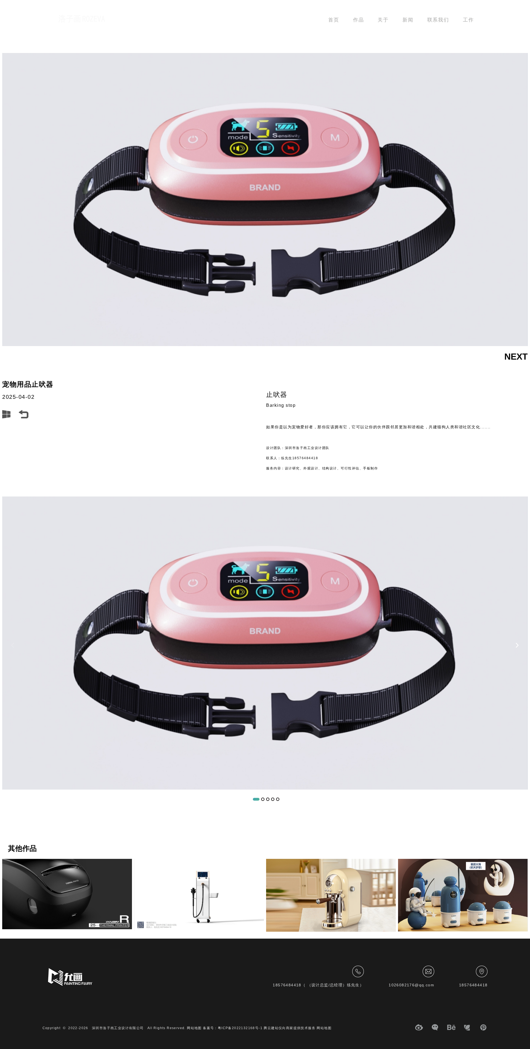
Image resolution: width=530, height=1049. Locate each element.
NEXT (516, 357)
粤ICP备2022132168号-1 (240, 1028)
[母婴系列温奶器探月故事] (463, 895)
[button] (517, 645)
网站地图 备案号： (202, 1028)
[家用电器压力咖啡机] (331, 895)
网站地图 (324, 1028)
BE (451, 1028)
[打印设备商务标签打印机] (67, 894)
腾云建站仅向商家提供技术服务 (290, 1028)
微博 (419, 1028)
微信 (435, 1028)
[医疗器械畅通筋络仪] (199, 895)
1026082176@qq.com (411, 985)
